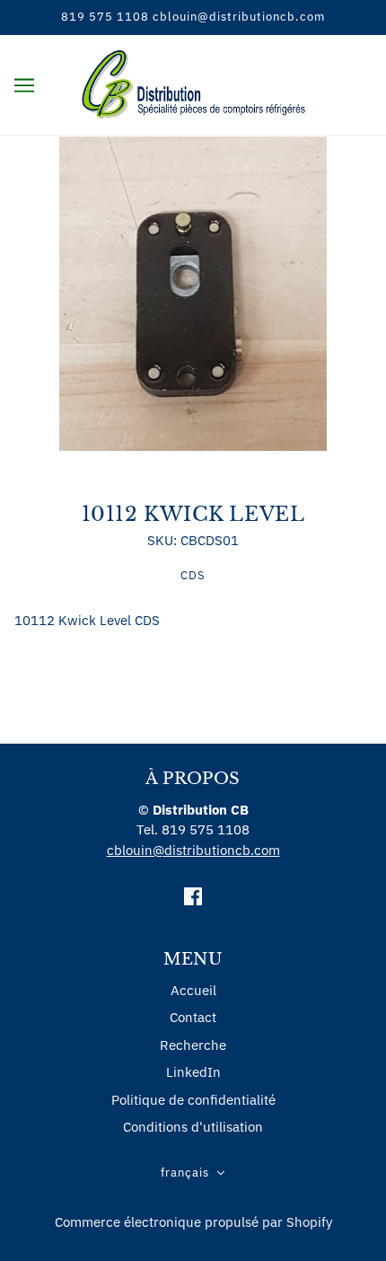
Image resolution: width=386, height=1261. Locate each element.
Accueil (193, 990)
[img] (193, 896)
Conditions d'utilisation (193, 1126)
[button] (193, 1173)
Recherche (193, 1045)
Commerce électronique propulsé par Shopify (193, 1221)
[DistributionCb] (193, 83)
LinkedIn (193, 1071)
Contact (193, 1017)
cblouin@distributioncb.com (193, 850)
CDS (193, 575)
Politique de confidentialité (193, 1099)
